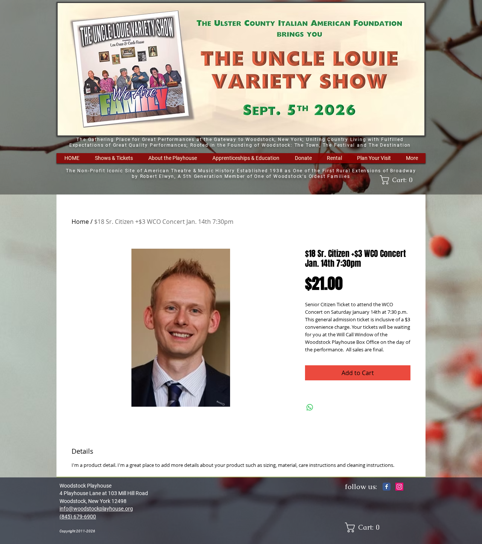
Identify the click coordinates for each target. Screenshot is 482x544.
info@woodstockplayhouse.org (96, 509)
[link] (399, 179)
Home (80, 221)
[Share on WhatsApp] (309, 407)
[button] (113, 158)
